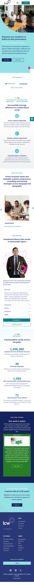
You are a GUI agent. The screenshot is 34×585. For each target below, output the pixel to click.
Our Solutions (17, 173)
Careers (20, 528)
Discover (7, 289)
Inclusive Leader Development (16, 223)
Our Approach (21, 521)
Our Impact (21, 523)
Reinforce (7, 311)
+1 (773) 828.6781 (7, 529)
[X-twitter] (20, 570)
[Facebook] (10, 570)
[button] (32, 119)
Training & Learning (8, 539)
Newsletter (21, 548)
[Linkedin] (15, 570)
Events (20, 550)
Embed (6, 315)
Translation (6, 550)
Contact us (21, 526)
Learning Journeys (8, 543)
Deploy (6, 308)
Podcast (20, 545)
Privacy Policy (16, 578)
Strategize (7, 305)
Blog (19, 543)
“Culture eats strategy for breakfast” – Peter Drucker (17, 100)
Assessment (6, 548)
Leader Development (8, 546)
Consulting (6, 541)
